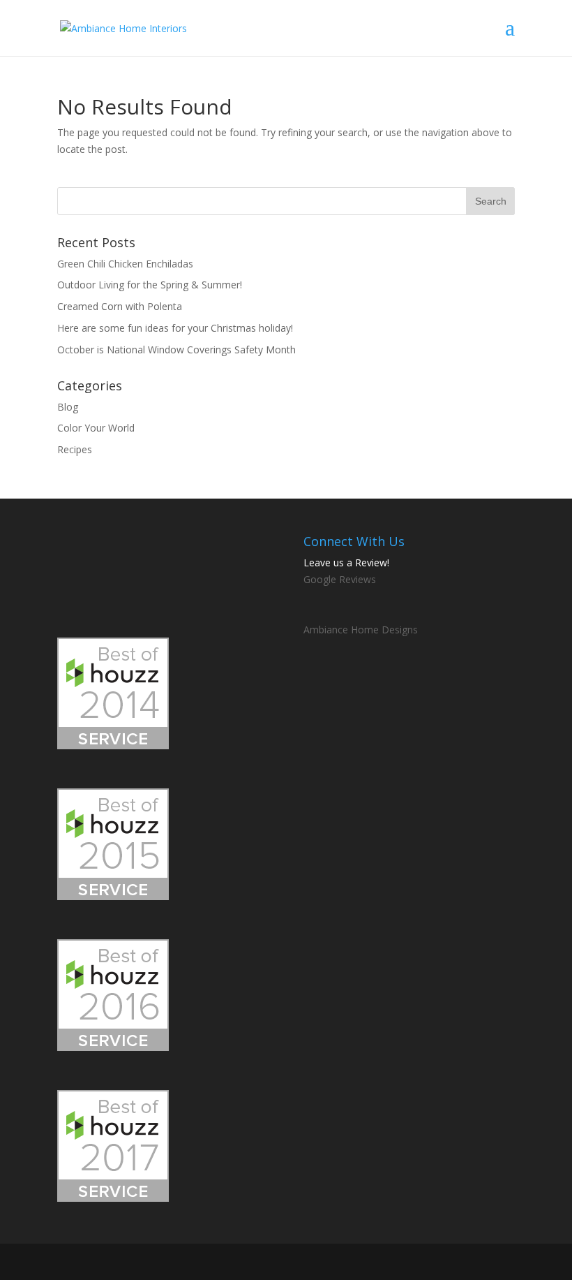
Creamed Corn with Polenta (119, 306)
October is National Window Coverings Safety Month (176, 349)
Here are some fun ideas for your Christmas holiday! (175, 327)
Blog (67, 406)
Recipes (74, 449)
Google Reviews (339, 579)
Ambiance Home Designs (360, 629)
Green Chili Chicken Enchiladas (125, 263)
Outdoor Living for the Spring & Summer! (149, 284)
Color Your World (96, 427)
